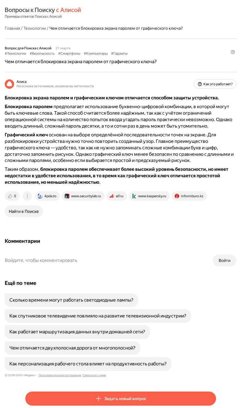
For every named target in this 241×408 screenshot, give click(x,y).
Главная (12, 28)
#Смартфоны (69, 53)
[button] (232, 52)
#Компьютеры (96, 53)
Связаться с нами (94, 375)
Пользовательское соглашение (60, 375)
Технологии (35, 28)
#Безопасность (42, 53)
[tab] (13, 196)
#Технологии (15, 53)
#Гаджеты (119, 53)
